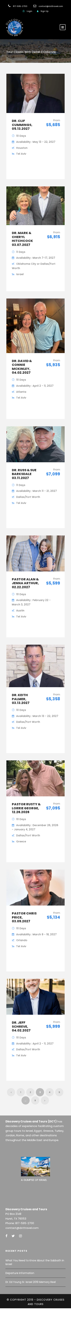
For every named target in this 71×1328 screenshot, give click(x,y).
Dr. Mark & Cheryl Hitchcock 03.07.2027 (22, 239)
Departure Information (19, 1273)
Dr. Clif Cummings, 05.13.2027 (22, 124)
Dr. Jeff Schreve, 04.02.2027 (21, 1026)
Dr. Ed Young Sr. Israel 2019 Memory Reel (30, 1282)
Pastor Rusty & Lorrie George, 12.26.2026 (26, 808)
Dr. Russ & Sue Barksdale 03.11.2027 (24, 474)
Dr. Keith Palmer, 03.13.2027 (20, 699)
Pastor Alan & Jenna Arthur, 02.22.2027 (25, 583)
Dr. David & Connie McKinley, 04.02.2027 (22, 367)
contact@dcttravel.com (51, 6)
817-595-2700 (20, 6)
